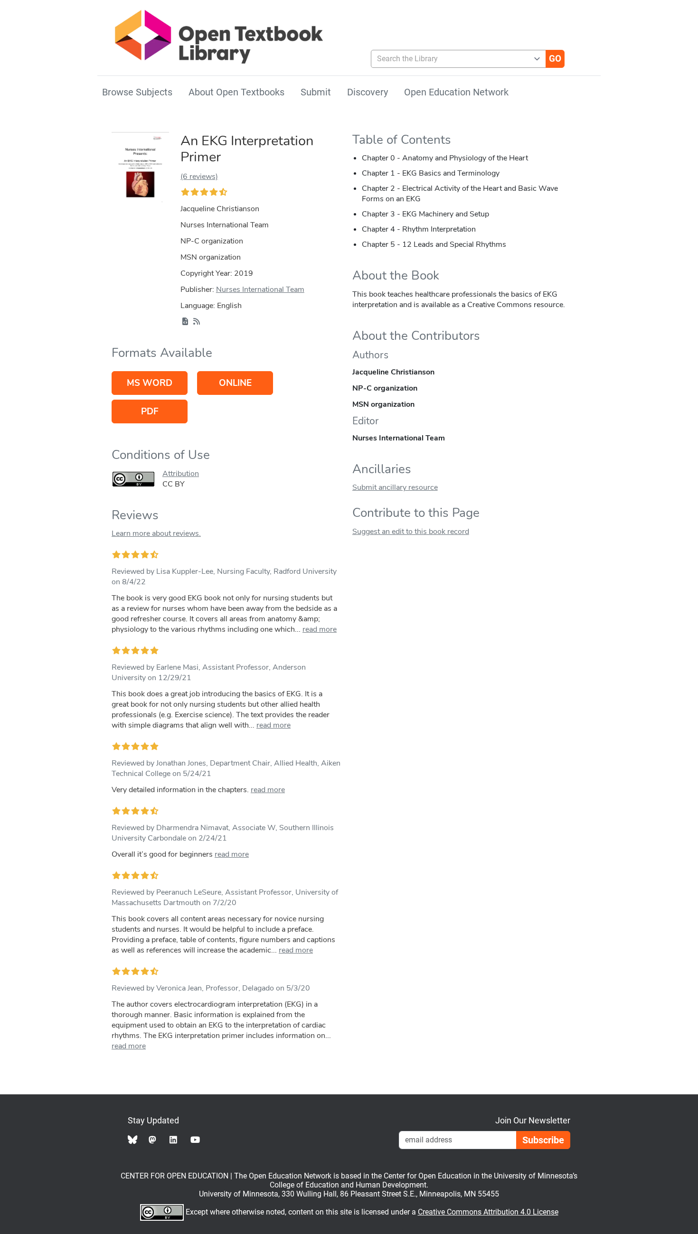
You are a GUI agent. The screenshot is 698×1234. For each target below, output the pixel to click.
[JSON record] (185, 322)
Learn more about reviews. (156, 533)
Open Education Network (456, 92)
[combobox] (454, 59)
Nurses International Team (260, 289)
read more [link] (319, 629)
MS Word (149, 383)
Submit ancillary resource (395, 487)
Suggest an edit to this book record (410, 531)
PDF (150, 411)
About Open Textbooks (236, 92)
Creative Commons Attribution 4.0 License (488, 1211)
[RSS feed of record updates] (196, 322)
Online (235, 383)
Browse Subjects (137, 92)
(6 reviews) (199, 176)
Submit (316, 92)
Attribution (180, 473)
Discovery (367, 92)
